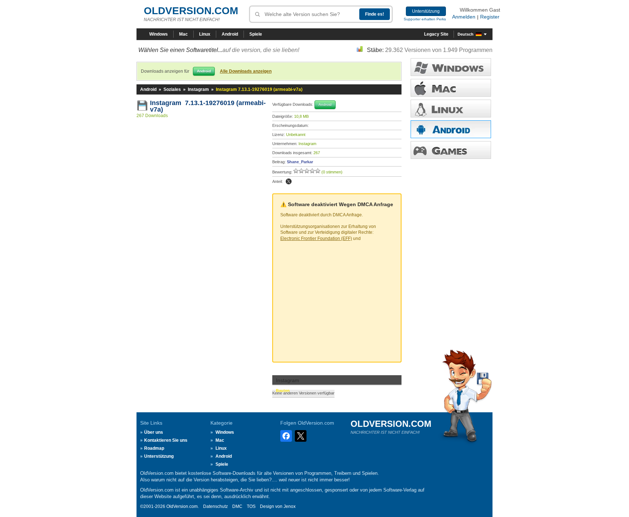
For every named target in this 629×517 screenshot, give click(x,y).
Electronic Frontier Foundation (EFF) (316, 238)
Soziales (172, 89)
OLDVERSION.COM (191, 10)
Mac (183, 34)
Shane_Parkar (300, 162)
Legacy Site (436, 34)
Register (489, 17)
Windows (158, 34)
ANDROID (451, 129)
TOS (251, 506)
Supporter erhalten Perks (425, 19)
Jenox (290, 506)
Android (230, 34)
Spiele (255, 34)
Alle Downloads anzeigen (246, 71)
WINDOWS (451, 67)
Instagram (198, 89)
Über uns (153, 432)
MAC (451, 88)
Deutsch (466, 34)
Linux (204, 34)
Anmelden (463, 17)
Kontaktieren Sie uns (165, 440)
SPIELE (451, 150)
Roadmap (154, 448)
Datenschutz (215, 506)
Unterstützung (426, 11)
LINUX (451, 108)
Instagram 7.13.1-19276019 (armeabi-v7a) (208, 106)
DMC (237, 506)
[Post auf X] (289, 181)
